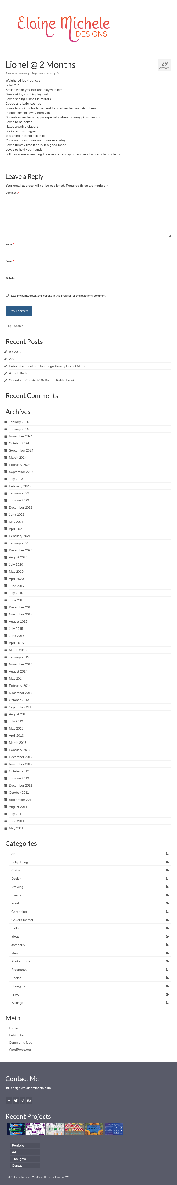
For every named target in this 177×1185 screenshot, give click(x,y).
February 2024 (20, 465)
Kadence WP (62, 1177)
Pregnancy (19, 969)
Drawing (17, 887)
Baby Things (20, 862)
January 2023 (19, 493)
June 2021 (16, 514)
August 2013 (18, 714)
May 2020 (16, 571)
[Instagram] (22, 1100)
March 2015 (18, 650)
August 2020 (18, 557)
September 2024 (21, 450)
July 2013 (16, 721)
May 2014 (16, 678)
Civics (15, 870)
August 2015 (18, 621)
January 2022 (19, 500)
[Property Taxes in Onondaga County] (35, 1129)
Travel (15, 994)
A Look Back (18, 373)
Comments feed (20, 1042)
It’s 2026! (15, 352)
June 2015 (16, 636)
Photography (20, 961)
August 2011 (18, 807)
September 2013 (21, 707)
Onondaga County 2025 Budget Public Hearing (43, 380)
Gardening (19, 911)
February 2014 (20, 685)
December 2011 (20, 785)
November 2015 (20, 614)
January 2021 (19, 543)
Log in (13, 1028)
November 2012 (20, 764)
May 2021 (16, 522)
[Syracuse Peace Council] (54, 1129)
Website (10, 278)
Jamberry (18, 945)
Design (16, 878)
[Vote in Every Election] (113, 1129)
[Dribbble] (29, 1100)
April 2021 (16, 529)
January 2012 (19, 778)
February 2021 (20, 536)
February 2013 (20, 750)
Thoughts (18, 986)
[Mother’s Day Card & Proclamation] (93, 1129)
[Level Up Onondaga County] (15, 1129)
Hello (49, 73)
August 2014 (18, 671)
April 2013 (16, 735)
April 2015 (16, 643)
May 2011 (16, 828)
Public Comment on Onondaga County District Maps (47, 366)
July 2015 (16, 628)
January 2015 (19, 657)
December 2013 (20, 693)
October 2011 (19, 792)
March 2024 (18, 457)
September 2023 (21, 472)
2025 (12, 359)
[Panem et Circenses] (74, 1129)
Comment (12, 192)
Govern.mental (22, 920)
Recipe (16, 978)
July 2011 (16, 814)
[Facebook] (9, 1100)
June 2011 (16, 821)
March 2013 (18, 742)
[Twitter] (16, 1100)
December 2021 (20, 507)
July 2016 (16, 593)
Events (16, 895)
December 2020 (20, 550)
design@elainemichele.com (30, 1088)
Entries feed (18, 1035)
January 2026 (19, 422)
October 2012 (19, 771)
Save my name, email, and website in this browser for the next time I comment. (58, 295)
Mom (15, 953)
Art (13, 854)
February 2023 (20, 486)
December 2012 (20, 757)
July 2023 (16, 479)
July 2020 (16, 564)
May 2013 (16, 728)
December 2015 (20, 607)
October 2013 (19, 700)
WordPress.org (20, 1049)
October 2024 (19, 443)
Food (15, 903)
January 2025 (19, 429)
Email (10, 261)
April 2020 (16, 579)
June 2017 (16, 586)
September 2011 (21, 799)
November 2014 (20, 664)
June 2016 (16, 600)
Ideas (15, 936)
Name (10, 244)
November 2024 (20, 436)
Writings (17, 1003)
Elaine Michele (19, 73)
